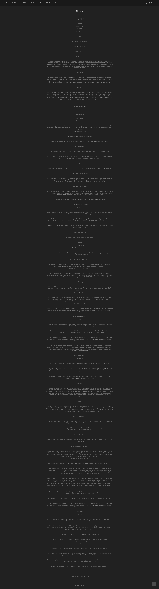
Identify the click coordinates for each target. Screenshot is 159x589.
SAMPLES (7, 3)
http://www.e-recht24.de (80, 46)
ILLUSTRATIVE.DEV (14, 3)
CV (55, 3)
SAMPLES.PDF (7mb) (48, 3)
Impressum (39, 3)
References (23, 3)
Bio (28, 3)
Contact (33, 3)
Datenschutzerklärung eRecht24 (83, 576)
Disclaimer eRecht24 (82, 107)
